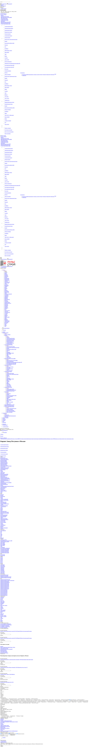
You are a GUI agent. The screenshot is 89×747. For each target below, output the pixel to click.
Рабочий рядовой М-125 (4, 586)
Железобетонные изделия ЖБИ (12, 360)
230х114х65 (2, 572)
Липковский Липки (3, 462)
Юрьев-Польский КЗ (4, 484)
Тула (5, 326)
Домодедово (7, 282)
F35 (1, 532)
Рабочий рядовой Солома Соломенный (7, 580)
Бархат (1, 598)
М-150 (1, 557)
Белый (1, 497)
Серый (1, 498)
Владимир (6, 322)
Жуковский (6, 285)
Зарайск (6, 286)
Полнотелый (2, 555)
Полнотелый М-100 (3, 592)
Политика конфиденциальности (6, 720)
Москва (6, 272)
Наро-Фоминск (7, 299)
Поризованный (3, 530)
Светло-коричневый (4, 514)
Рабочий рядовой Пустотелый (5, 577)
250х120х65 (2, 564)
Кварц (1, 620)
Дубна (6, 283)
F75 (1, 533)
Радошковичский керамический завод (7, 486)
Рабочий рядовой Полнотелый (5, 576)
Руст (1, 612)
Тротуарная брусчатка (4, 648)
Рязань (6, 273)
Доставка (2, 724)
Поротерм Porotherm (4, 475)
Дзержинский (7, 280)
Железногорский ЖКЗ (4, 474)
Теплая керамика (3, 452)
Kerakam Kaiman (3, 483)
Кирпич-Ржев (2, 488)
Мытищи (6, 298)
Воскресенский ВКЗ (4, 458)
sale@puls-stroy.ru (3, 13)
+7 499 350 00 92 (3, 8)
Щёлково (6, 319)
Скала (1, 606)
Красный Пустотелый (4, 575)
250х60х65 (2, 569)
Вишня (1, 526)
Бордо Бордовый (3, 502)
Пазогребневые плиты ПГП (50, 438)
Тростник (2, 613)
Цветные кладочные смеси (59, 438)
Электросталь (7, 321)
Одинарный (2, 547)
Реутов (6, 308)
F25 (1, 536)
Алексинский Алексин (4, 459)
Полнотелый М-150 (3, 589)
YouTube (5, 432)
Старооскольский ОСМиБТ (5, 478)
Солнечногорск (7, 312)
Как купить (2, 722)
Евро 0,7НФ (2, 542)
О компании (7, 414)
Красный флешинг (3, 515)
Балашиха (6, 275)
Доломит (2, 608)
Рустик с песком (3, 615)
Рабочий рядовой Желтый (5, 582)
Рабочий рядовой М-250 (4, 588)
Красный (2, 494)
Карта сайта (2, 729)
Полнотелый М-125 (3, 593)
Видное (6, 277)
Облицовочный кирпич (4, 446)
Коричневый (2, 496)
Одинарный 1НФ (3, 539)
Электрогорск (7, 320)
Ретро (1, 621)
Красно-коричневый (4, 527)
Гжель (1, 491)
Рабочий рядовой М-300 (4, 584)
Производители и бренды (4, 728)
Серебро (1, 504)
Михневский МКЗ (3, 461)
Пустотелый (2, 554)
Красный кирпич (3, 650)
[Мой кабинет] (0, 257)
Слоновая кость (3, 506)
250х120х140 (2, 566)
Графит (1, 517)
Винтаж (1, 614)
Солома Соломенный (4, 499)
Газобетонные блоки (10, 373)
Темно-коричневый (3, 518)
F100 (1, 534)
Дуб (1, 619)
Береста (1, 611)
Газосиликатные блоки (11, 346)
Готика (1, 523)
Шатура (6, 318)
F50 (1, 531)
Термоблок (2, 481)
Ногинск (6, 300)
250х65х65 (2, 568)
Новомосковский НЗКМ (4, 467)
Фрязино (6, 315)
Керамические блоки (4, 450)
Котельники (7, 291)
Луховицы (6, 294)
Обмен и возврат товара (4, 725)
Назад (6, 270)
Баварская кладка (3, 511)
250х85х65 (2, 567)
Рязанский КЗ (2, 476)
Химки (6, 316)
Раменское (6, 307)
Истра (6, 287)
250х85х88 (2, 570)
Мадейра (2, 603)
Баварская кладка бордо (4, 512)
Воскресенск (7, 279)
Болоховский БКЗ (3, 460)
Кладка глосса (2, 521)
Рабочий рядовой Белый (4, 581)
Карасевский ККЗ (3, 464)
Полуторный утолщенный (5, 548)
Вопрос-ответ (2, 727)
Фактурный (2, 601)
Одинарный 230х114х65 (4, 551)
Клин (5, 289)
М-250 (1, 562)
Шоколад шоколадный (4, 500)
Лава (1, 617)
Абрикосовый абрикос (4, 519)
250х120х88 (2, 565)
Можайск (6, 297)
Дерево (1, 607)
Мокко (1, 509)
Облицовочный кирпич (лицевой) (6, 649)
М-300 (1, 558)
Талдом (6, 314)
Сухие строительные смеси (11, 408)
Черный (1, 528)
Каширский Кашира (4, 463)
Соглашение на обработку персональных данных (9, 721)
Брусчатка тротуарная (4, 652)
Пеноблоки (9, 393)
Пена (1, 609)
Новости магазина (13, 733)
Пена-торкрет (2, 610)
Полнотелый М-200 (3, 591)
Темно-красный (3, 516)
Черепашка (2, 602)
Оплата (1, 723)
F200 (1, 535)
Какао (1, 510)
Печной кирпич (3, 455)
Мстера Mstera (2, 469)
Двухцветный (2, 520)
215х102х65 (2, 571)
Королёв (6, 290)
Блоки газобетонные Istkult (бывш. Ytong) (7, 647)
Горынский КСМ (3, 487)
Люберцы (6, 296)
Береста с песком (3, 616)
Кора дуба (2, 600)
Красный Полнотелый (4, 574)
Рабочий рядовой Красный (5, 579)
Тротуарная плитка (10, 366)
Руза (5, 309)
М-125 (1, 561)
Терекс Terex (2, 472)
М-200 (1, 559)
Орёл (5, 324)
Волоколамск (7, 278)
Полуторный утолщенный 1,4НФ (6, 540)
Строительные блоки (10, 389)
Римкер (1, 485)
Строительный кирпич (4, 444)
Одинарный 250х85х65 (4, 550)
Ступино (6, 313)
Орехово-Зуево (7, 302)
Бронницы (6, 276)
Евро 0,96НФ (2, 544)
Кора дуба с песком (3, 605)
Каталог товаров (7, 334)
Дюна (1, 507)
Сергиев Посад (7, 310)
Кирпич (8, 337)
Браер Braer (2, 473)
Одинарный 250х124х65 (4, 552)
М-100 (1, 560)
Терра (1, 604)
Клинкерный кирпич (4, 448)
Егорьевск (6, 284)
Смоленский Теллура (4, 479)
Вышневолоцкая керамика (5, 480)
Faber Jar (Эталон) (3, 490)
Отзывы (1, 719)
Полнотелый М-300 (3, 590)
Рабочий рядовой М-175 (4, 587)
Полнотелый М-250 (3, 595)
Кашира (6, 288)
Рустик (1, 599)
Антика (1, 618)
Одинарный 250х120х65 (4, 549)
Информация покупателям (5, 726)
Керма (1, 470)
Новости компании (5, 733)
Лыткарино (7, 295)
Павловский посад (8, 303)
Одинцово (6, 301)
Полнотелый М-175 (3, 594)
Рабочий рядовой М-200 (4, 585)
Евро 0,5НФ (2, 543)
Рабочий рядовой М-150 (4, 583)
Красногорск (7, 292)
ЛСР (1, 492)
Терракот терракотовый (4, 503)
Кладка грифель (3, 522)
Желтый (1, 495)
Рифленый (2, 597)
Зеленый (1, 524)
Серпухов (6, 311)
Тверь (6, 325)
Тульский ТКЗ (2, 466)
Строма (1, 471)
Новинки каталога (21, 733)
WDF (1, 546)
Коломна (6, 274)
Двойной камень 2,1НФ (4, 541)
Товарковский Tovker (4, 468)
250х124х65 (2, 573)
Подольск (6, 304)
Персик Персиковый (4, 505)
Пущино (6, 306)
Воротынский (2, 457)
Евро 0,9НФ (2, 545)
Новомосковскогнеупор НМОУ (5, 482)
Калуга (6, 323)
